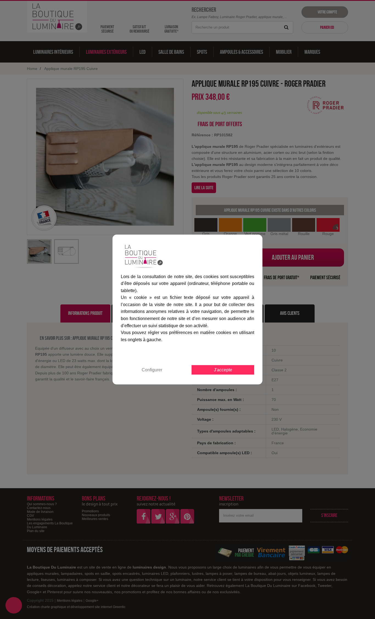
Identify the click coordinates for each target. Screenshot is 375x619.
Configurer (152, 370)
